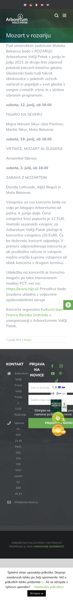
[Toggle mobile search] (57, 15)
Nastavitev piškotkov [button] (49, 587)
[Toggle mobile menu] (65, 15)
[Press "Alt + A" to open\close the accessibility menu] (68, 305)
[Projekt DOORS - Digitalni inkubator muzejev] (59, 394)
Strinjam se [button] (36, 593)
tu (42, 582)
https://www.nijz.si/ (22, 288)
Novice (27, 339)
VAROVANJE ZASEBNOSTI (49, 546)
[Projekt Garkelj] (59, 388)
